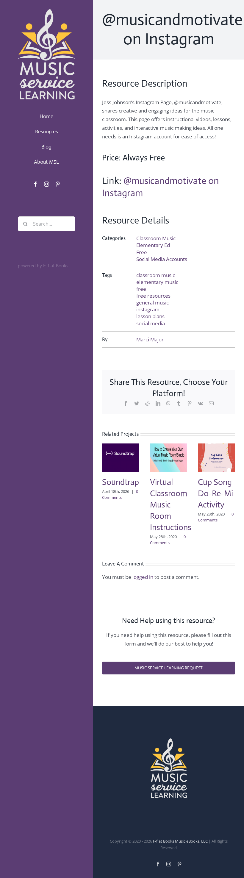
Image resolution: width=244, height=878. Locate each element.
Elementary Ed (153, 245)
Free (141, 252)
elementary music (157, 282)
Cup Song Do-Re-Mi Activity (215, 493)
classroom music (155, 275)
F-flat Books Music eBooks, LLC (180, 841)
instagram (147, 309)
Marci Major (150, 339)
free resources (153, 295)
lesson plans (150, 316)
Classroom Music (156, 238)
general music (152, 302)
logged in (142, 577)
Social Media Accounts (161, 259)
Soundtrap (120, 482)
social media (150, 323)
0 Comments (120, 494)
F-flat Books (55, 266)
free (141, 288)
